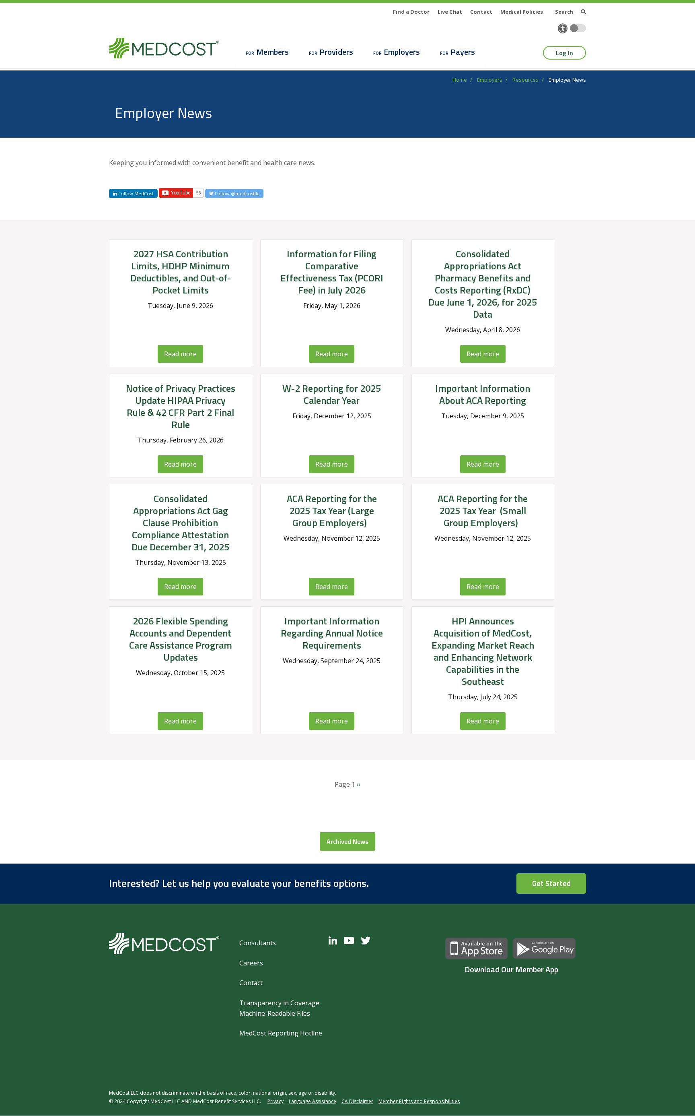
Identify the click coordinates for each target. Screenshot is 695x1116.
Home (459, 79)
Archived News (347, 841)
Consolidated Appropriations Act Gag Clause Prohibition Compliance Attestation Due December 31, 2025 (180, 522)
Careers (251, 963)
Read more (180, 353)
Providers (336, 51)
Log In (564, 53)
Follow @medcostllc (236, 193)
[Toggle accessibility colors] (578, 28)
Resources (525, 79)
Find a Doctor (411, 11)
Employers (402, 51)
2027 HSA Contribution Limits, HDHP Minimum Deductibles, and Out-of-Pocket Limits (180, 271)
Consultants (257, 942)
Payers (462, 51)
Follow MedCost (135, 193)
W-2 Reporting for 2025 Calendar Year (331, 394)
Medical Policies (521, 11)
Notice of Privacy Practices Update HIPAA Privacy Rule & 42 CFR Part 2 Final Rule (180, 406)
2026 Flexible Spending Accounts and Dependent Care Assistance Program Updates (180, 639)
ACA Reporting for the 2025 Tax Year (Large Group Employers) (332, 510)
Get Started (551, 883)
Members (272, 51)
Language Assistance (312, 1101)
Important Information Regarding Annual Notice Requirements (332, 633)
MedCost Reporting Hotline (280, 1033)
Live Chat (450, 11)
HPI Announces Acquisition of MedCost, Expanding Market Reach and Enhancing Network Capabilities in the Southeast (483, 651)
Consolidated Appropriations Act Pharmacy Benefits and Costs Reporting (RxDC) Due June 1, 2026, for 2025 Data (482, 283)
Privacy (275, 1101)
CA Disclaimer (357, 1101)
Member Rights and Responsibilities (419, 1101)
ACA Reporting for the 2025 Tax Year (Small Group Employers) (483, 510)
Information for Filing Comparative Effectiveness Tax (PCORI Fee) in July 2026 (331, 271)
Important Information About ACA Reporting (482, 394)
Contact (481, 11)
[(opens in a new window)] (335, 940)
